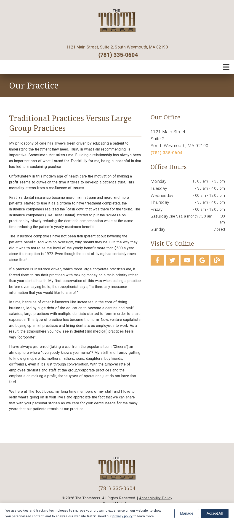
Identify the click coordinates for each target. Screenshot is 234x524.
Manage (186, 513)
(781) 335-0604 (118, 55)
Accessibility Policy (155, 498)
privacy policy (122, 516)
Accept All (215, 513)
